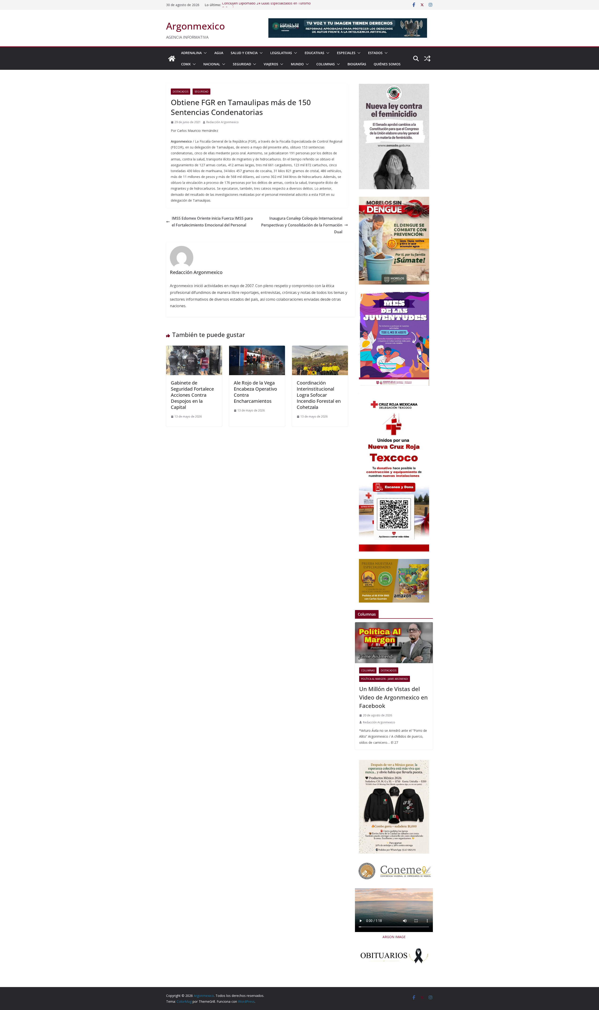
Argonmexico (195, 25)
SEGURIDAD (242, 64)
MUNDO (297, 64)
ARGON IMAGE (394, 937)
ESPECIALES (346, 53)
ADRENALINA (191, 53)
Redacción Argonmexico (222, 122)
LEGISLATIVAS (281, 53)
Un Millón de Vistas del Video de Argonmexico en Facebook (393, 697)
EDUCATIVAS (314, 53)
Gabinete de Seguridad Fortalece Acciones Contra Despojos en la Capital (192, 395)
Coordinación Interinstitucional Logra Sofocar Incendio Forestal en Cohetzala (319, 395)
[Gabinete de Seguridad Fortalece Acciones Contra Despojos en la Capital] (194, 348)
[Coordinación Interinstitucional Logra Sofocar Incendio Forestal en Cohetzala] (320, 348)
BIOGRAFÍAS (356, 64)
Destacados (180, 91)
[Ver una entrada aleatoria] (427, 58)
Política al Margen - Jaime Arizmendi (384, 679)
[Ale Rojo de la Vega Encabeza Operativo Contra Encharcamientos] (257, 348)
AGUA (218, 53)
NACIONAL (211, 64)
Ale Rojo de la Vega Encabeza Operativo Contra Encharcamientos (255, 392)
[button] (204, 53)
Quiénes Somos (387, 64)
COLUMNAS (325, 64)
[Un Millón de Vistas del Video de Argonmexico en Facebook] (394, 642)
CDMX (186, 64)
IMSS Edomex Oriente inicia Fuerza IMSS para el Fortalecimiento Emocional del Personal (212, 222)
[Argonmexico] (171, 58)
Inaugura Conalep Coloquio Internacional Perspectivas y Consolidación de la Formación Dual (301, 225)
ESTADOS (375, 53)
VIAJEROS (271, 64)
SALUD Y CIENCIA (244, 53)
